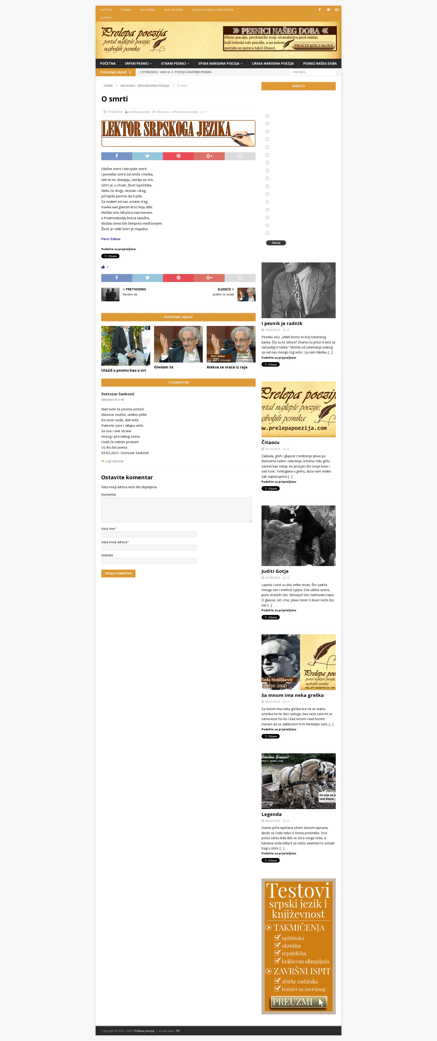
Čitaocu (270, 442)
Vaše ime (108, 528)
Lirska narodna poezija (273, 63)
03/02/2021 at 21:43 (112, 399)
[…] (330, 352)
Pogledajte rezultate (285, 250)
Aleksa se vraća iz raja (227, 367)
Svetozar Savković (118, 393)
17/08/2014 (114, 112)
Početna (108, 63)
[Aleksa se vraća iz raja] (231, 344)
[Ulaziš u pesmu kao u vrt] (125, 346)
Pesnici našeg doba (320, 63)
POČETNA (106, 9)
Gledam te (163, 367)
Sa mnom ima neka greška (293, 695)
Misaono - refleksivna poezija (177, 112)
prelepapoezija (139, 112)
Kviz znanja (147, 9)
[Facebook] (320, 10)
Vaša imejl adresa (114, 542)
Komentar (108, 494)
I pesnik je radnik (282, 323)
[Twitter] (329, 10)
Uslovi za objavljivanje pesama (212, 9)
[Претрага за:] (313, 72)
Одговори (114, 461)
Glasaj (276, 242)
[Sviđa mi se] (103, 266)
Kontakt (106, 17)
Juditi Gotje (275, 571)
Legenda (272, 814)
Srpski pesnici (137, 63)
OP (178, 1031)
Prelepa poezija (144, 1031)
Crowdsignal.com (307, 250)
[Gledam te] (178, 344)
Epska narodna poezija (218, 63)
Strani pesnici (173, 63)
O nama (126, 9)
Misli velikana (173, 9)
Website (107, 555)
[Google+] (337, 10)
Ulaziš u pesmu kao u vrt (123, 370)
